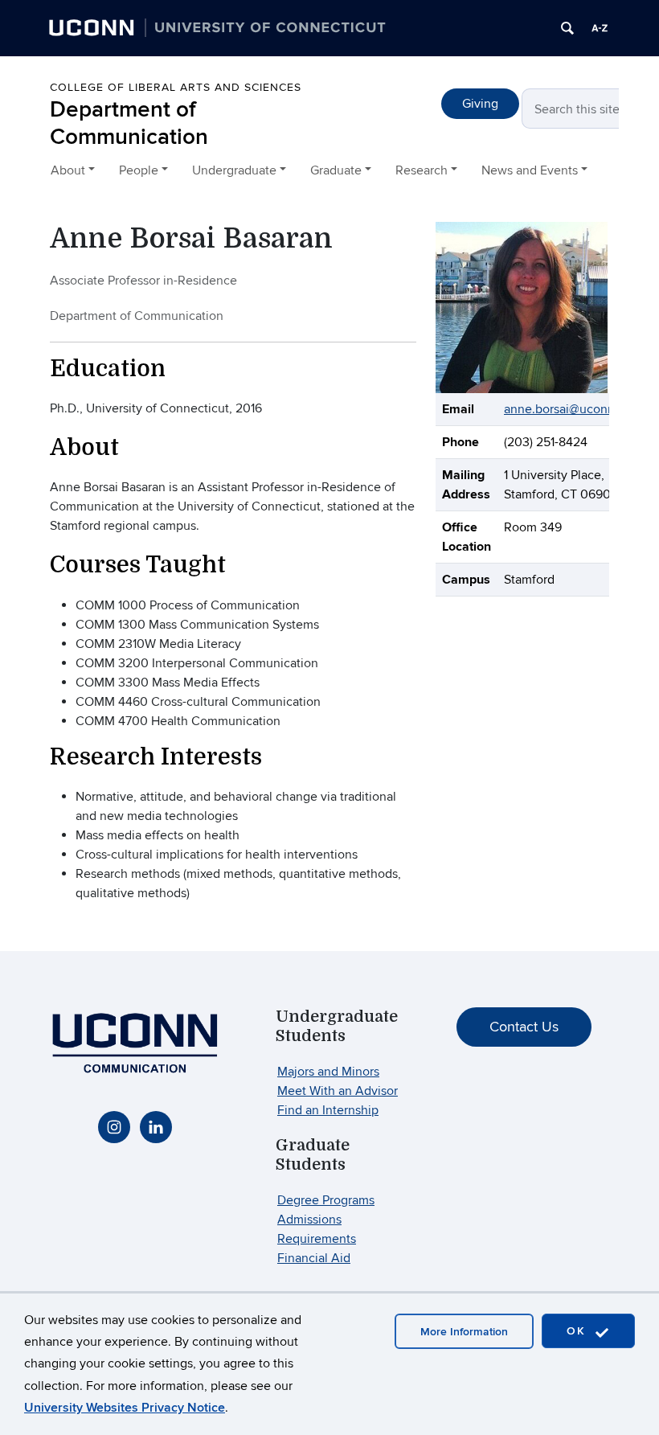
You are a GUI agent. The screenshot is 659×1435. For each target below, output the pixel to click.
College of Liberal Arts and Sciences (175, 87)
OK (579, 1331)
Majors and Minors (328, 1072)
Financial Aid (313, 1258)
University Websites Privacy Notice (124, 1408)
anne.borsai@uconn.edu (572, 409)
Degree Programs (326, 1200)
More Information (464, 1332)
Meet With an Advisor (337, 1091)
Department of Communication (129, 123)
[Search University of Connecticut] (567, 28)
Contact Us (524, 1027)
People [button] (138, 170)
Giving (480, 104)
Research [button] (421, 170)
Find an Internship (328, 1110)
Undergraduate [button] (234, 170)
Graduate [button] (336, 170)
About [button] (68, 170)
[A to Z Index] (599, 28)
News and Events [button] (529, 170)
